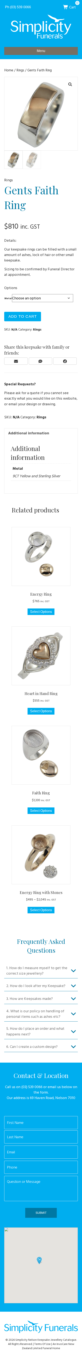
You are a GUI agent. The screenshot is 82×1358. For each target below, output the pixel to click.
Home (8, 70)
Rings (20, 70)
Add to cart (22, 316)
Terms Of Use (42, 1344)
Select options (41, 612)
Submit (41, 1212)
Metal (8, 298)
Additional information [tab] (28, 433)
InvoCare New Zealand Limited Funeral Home (48, 1346)
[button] (70, 84)
